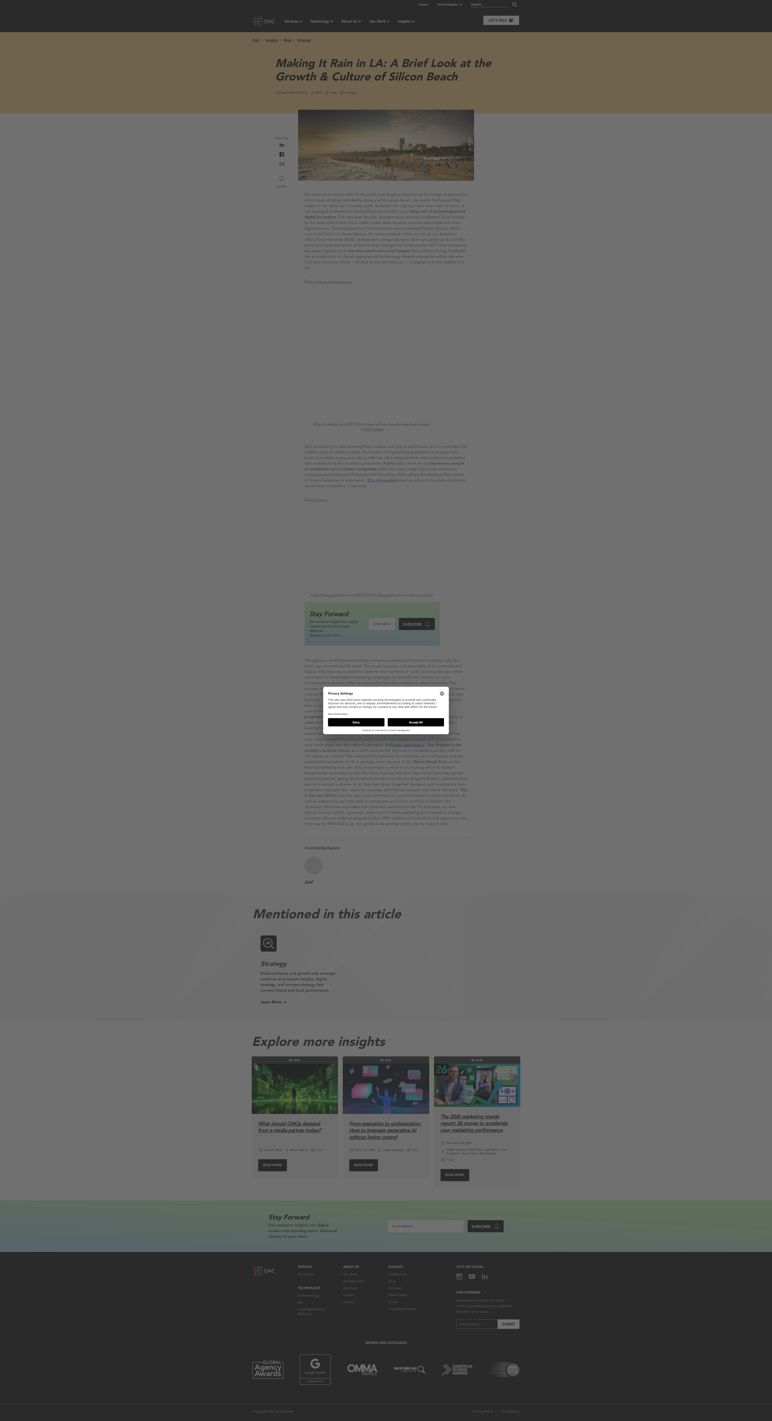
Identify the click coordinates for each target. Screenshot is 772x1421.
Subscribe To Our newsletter (733, 1405)
